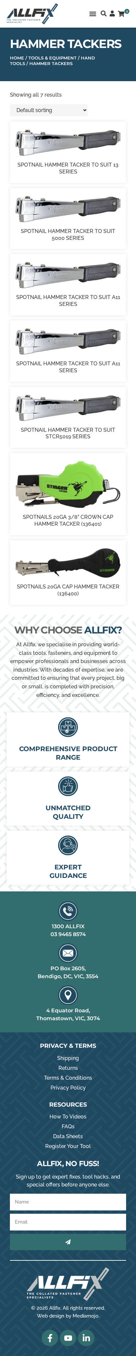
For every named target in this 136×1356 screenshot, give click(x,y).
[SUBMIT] (68, 1242)
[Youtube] (68, 1338)
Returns (68, 1068)
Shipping (68, 1058)
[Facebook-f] (50, 1338)
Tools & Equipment (52, 57)
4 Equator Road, (68, 1010)
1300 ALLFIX (68, 926)
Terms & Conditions (68, 1078)
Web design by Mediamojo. (68, 1316)
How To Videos (68, 1117)
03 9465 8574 (68, 934)
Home (17, 57)
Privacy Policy (68, 1088)
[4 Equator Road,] (68, 995)
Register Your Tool (68, 1146)
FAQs (68, 1126)
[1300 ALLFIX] (68, 911)
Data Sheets (68, 1136)
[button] (92, 13)
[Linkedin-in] (86, 1338)
